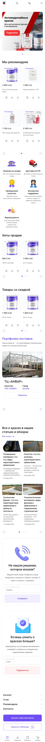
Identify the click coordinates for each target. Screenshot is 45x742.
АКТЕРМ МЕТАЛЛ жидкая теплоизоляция (31, 134)
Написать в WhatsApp (20, 727)
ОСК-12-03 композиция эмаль (10, 91)
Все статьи (6, 436)
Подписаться (22, 670)
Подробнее (22, 395)
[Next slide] (41, 153)
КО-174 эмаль (27, 263)
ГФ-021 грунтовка (8, 263)
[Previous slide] (4, 153)
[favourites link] (28, 737)
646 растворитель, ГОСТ (31, 89)
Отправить (22, 598)
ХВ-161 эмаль (6, 317)
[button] (17, 54)
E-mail (8, 662)
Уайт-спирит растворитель (11, 133)
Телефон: (9, 590)
